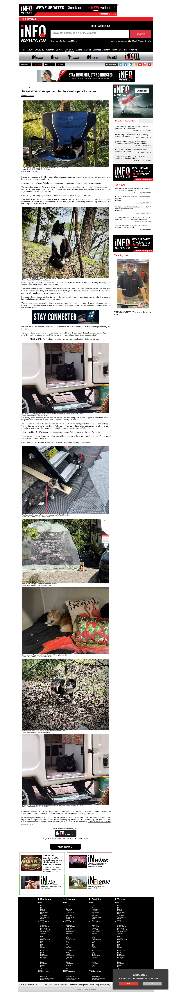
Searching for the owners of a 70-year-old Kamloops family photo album (130, 157)
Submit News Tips (91, 985)
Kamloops (25, 64)
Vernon (60, 64)
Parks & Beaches (46, 930)
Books (42, 962)
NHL (41, 946)
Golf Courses (44, 927)
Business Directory (101, 50)
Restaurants (44, 976)
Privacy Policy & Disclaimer (109, 985)
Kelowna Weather (69, 922)
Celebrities (43, 963)
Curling (42, 938)
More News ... (65, 846)
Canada (42, 910)
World (42, 918)
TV (41, 968)
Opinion (59, 50)
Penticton (49, 64)
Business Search (43, 972)
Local (42, 906)
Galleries (43, 925)
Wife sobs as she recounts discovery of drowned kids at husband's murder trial (132, 190)
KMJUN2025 (68, 838)
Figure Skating (45, 939)
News (30, 50)
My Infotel (133, 50)
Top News (43, 915)
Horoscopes (44, 955)
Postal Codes (44, 980)
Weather (50, 50)
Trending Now (44, 917)
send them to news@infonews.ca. (77, 442)
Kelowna (37, 64)
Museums (43, 928)
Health (42, 954)
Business (43, 909)
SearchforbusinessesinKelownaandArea (74, 33)
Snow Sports (44, 931)
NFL (41, 944)
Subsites (123, 50)
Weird (42, 920)
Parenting (43, 957)
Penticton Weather (95, 922)
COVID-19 (39, 50)
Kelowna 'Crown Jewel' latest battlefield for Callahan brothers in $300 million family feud (131, 142)
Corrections (44, 912)
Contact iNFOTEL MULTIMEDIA (55, 985)
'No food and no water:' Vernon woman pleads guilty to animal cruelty (72, 339)
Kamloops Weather (44, 922)
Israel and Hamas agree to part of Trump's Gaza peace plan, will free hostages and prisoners (132, 218)
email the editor (93, 811)
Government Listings (47, 978)
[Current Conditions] (129, 41)
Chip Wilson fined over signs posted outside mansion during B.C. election (131, 226)
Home (22, 50)
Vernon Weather (120, 922)
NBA (41, 943)
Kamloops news (55, 838)
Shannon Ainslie (27, 96)
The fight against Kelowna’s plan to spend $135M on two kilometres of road (133, 208)
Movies (42, 965)
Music (42, 967)
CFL (41, 936)
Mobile (93, 989)
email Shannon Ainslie (58, 811)
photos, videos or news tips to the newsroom (43, 813)
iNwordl (87, 50)
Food (42, 952)
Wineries (43, 933)
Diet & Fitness (44, 951)
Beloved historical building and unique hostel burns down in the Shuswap (131, 127)
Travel (42, 959)
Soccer (42, 947)
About (114, 50)
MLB (41, 941)
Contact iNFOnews (76, 985)
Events (79, 50)
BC (41, 907)
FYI (41, 914)
